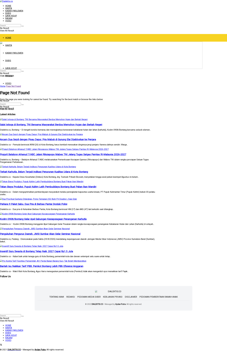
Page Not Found (13, 86)
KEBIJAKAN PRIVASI (112, 297)
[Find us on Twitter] (1, 345)
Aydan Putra (120, 304)
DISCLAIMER (131, 297)
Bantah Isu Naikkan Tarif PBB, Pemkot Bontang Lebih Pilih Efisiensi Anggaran (41, 266)
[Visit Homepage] (6, 1)
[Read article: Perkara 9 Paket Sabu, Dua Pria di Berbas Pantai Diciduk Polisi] (80, 199)
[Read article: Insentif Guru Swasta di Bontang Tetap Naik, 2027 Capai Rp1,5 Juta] (80, 246)
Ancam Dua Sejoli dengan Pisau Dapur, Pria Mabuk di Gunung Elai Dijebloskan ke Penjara (48, 139)
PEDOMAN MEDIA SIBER (89, 297)
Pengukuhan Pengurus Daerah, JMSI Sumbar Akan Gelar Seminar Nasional (40, 233)
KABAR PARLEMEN (14, 11)
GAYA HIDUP (11, 16)
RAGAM (8, 18)
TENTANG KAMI (56, 297)
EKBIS (8, 13)
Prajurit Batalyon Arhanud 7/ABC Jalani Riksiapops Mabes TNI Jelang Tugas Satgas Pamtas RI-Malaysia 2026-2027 (63, 154)
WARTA (8, 8)
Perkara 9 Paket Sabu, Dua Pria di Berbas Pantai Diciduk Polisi (33, 204)
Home (3, 86)
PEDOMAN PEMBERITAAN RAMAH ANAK (158, 297)
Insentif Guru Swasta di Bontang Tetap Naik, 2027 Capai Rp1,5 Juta (36, 251)
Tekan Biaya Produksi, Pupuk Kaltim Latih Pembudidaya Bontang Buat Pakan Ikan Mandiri (48, 186)
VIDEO (8, 21)
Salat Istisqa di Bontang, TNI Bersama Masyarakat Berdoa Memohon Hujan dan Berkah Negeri (51, 124)
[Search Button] (23, 26)
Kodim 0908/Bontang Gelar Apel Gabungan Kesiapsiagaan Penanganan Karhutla (43, 219)
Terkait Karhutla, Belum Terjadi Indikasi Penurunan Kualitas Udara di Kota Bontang (44, 171)
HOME (8, 6)
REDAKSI (70, 297)
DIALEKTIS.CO (97, 304)
